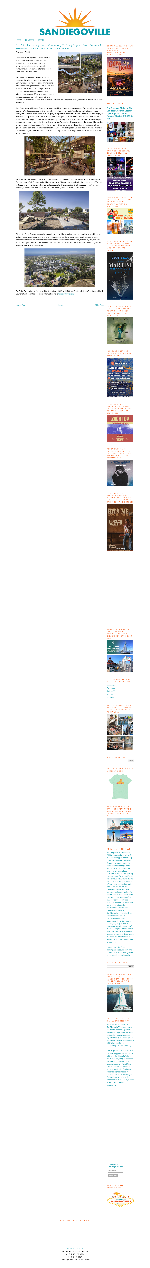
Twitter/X (111, 691)
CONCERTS (29, 40)
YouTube (110, 697)
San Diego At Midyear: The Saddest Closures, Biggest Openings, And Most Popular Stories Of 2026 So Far (120, 113)
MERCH (41, 40)
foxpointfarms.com (66, 294)
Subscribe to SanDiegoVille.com (116, 1166)
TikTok (110, 694)
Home (60, 305)
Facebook (111, 688)
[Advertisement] (120, 590)
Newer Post (20, 305)
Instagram (111, 685)
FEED (19, 40)
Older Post (99, 305)
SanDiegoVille (75, 1248)
